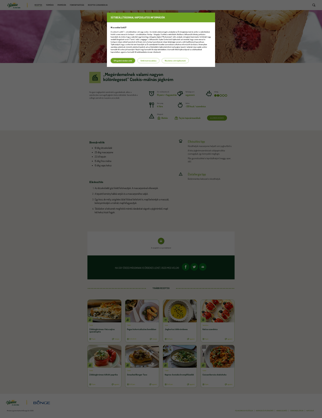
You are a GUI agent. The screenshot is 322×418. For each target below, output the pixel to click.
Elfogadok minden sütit (123, 61)
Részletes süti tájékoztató (175, 61)
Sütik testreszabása (148, 61)
